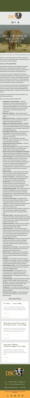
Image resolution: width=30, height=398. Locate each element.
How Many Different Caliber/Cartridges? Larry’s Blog (14, 345)
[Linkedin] (18, 395)
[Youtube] (15, 395)
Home (1, 54)
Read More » (6, 313)
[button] (12, 22)
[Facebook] (11, 395)
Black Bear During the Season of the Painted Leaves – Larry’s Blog (14, 324)
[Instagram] (7, 395)
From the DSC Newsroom (9, 54)
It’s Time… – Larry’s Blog (12, 303)
